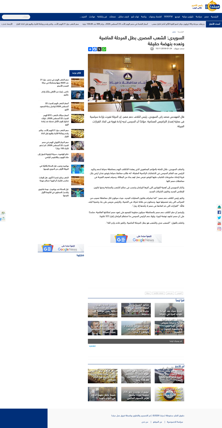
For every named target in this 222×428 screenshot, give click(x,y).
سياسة (199, 16)
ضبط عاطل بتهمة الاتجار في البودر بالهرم (103, 397)
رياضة (144, 16)
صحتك (112, 16)
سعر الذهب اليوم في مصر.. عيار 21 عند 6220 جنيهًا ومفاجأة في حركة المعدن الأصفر (54, 83)
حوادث (92, 16)
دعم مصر (170, 293)
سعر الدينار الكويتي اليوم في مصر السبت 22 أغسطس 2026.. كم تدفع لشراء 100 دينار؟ (54, 145)
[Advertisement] (48, 6)
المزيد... (83, 16)
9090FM (168, 16)
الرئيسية (215, 16)
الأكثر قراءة (76, 73)
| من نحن (147, 422)
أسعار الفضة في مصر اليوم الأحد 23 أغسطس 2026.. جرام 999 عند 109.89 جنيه (140, 24)
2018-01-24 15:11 (164, 49)
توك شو (135, 16)
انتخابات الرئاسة (158, 293)
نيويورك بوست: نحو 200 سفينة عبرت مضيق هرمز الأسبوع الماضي (136, 395)
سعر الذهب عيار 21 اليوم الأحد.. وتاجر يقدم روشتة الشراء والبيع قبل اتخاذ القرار (73, 24)
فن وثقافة (102, 16)
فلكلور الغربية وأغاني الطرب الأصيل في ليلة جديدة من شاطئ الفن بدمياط (137, 309)
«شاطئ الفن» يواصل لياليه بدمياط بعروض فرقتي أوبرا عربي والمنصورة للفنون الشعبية (171, 326)
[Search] (3, 15)
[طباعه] (152, 48)
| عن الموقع (160, 422)
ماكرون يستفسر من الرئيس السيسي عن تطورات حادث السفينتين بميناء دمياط (103, 327)
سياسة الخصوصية (175, 422)
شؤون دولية (187, 16)
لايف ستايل (123, 16)
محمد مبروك (179, 49)
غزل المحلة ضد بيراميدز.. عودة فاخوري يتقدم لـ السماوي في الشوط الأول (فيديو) (53, 192)
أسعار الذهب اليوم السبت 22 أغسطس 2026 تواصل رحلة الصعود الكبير (54, 106)
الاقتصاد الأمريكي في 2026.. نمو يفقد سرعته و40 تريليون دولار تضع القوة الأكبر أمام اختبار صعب (170, 374)
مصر (206, 16)
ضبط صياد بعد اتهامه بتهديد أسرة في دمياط (171, 313)
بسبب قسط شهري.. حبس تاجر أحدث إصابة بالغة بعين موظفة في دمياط (104, 309)
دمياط (148, 293)
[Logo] (195, 6)
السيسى (179, 293)
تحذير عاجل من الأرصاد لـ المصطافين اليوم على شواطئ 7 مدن (136, 329)
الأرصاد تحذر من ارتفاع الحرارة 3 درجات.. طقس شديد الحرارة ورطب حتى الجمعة (170, 393)
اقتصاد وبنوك (155, 16)
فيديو (177, 16)
